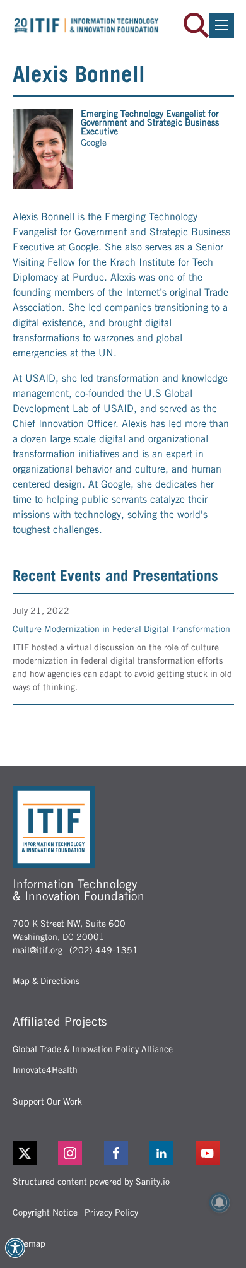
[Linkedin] (168, 1153)
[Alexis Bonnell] (43, 149)
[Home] (86, 25)
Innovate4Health (45, 1069)
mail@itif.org (37, 950)
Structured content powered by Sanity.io (91, 1181)
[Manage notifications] (219, 1202)
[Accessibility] (15, 1248)
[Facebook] (123, 1153)
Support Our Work (47, 1101)
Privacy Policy (111, 1212)
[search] (196, 25)
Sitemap (29, 1243)
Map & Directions (46, 981)
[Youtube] (215, 1153)
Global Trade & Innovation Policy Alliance (93, 1049)
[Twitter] (25, 1153)
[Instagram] (77, 1153)
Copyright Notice (45, 1212)
